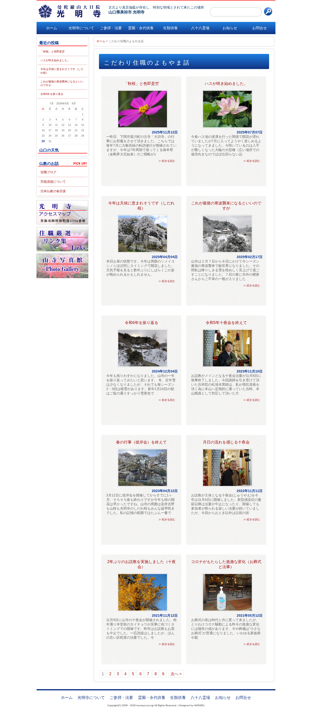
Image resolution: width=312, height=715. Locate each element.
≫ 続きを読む (166, 160)
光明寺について (81, 28)
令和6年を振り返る (51, 93)
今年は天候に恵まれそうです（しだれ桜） (61, 71)
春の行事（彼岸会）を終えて (141, 442)
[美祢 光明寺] (72, 11)
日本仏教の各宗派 (53, 191)
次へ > (176, 674)
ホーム (51, 28)
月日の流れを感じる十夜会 (226, 442)
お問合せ (259, 28)
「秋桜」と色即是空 (52, 51)
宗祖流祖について (53, 181)
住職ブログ (48, 172)
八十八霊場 (200, 28)
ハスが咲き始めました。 (55, 60)
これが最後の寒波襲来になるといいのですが (61, 83)
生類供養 (170, 28)
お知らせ (230, 28)
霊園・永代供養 (141, 28)
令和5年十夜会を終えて (226, 323)
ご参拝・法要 (111, 28)
